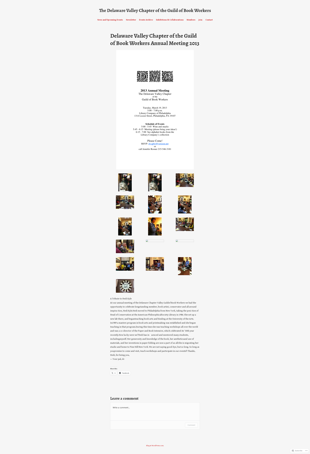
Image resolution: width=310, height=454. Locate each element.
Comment (191, 425)
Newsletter (131, 20)
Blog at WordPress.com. (155, 446)
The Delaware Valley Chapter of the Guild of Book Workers (155, 10)
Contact (209, 20)
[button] (125, 182)
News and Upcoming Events (110, 20)
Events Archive (146, 20)
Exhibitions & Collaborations (170, 20)
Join (200, 20)
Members (191, 20)
